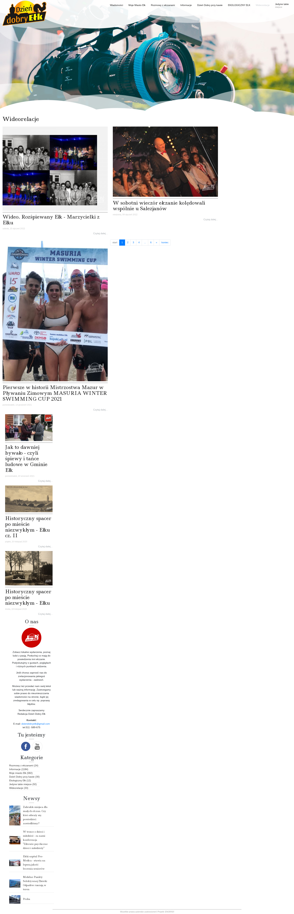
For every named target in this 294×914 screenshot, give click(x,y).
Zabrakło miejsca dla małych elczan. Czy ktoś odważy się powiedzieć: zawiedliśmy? (35, 815)
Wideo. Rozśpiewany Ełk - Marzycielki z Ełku (51, 219)
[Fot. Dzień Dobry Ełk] (55, 310)
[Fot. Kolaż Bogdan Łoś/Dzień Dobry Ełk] (55, 168)
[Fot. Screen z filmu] (29, 498)
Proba (26, 899)
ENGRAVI (169, 912)
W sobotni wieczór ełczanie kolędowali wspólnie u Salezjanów (159, 205)
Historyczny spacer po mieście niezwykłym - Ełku (28, 597)
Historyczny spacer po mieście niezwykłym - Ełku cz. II (28, 527)
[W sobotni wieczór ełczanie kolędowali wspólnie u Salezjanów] (165, 161)
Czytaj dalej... (100, 233)
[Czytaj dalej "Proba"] (14, 899)
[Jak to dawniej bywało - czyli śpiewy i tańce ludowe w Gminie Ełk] (29, 427)
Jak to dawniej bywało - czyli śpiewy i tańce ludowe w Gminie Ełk (26, 458)
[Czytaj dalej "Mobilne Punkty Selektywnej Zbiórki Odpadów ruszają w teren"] (14, 883)
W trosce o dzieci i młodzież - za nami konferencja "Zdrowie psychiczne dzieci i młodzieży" (35, 840)
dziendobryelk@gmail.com (35, 723)
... (145, 242)
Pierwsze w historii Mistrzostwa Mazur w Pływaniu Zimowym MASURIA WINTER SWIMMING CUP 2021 (55, 393)
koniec (164, 242)
